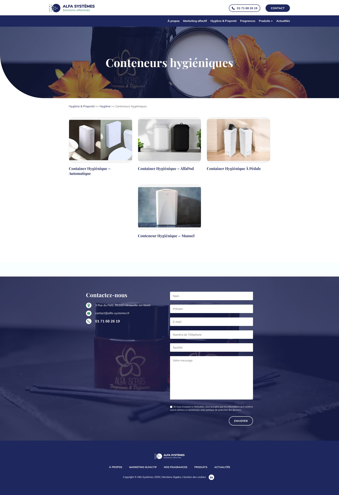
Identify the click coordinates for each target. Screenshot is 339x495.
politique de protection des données (223, 410)
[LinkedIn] (211, 477)
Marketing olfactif (195, 21)
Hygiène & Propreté (223, 21)
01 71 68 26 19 (247, 8)
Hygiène (105, 106)
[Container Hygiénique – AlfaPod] (169, 148)
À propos (174, 21)
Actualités (283, 21)
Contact (278, 8)
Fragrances (247, 21)
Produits (264, 21)
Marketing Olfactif (143, 467)
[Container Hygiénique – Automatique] (100, 148)
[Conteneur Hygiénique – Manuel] (169, 213)
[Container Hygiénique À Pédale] (238, 148)
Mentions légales (171, 477)
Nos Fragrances (175, 467)
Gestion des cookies (194, 477)
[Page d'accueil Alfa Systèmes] (170, 457)
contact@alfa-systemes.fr (112, 313)
